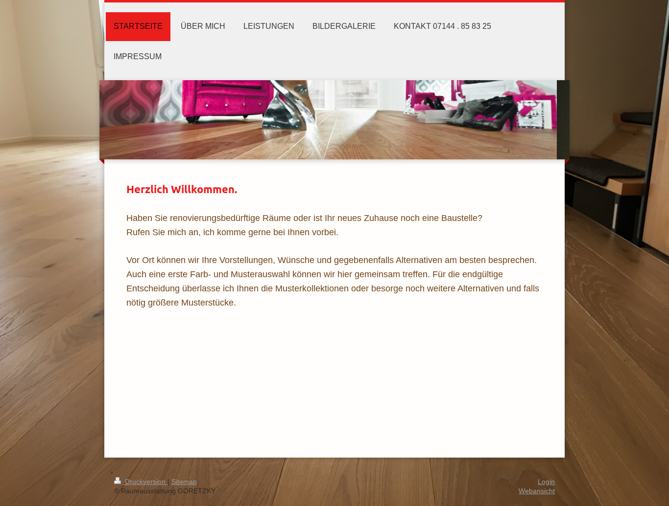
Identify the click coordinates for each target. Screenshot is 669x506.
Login (546, 481)
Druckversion (145, 481)
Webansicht (537, 491)
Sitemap (184, 481)
